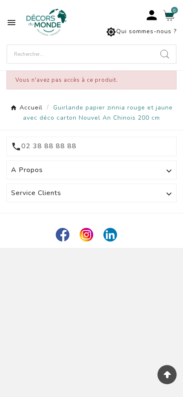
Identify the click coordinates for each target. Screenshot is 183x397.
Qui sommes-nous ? (141, 32)
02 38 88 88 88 (49, 146)
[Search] (164, 54)
